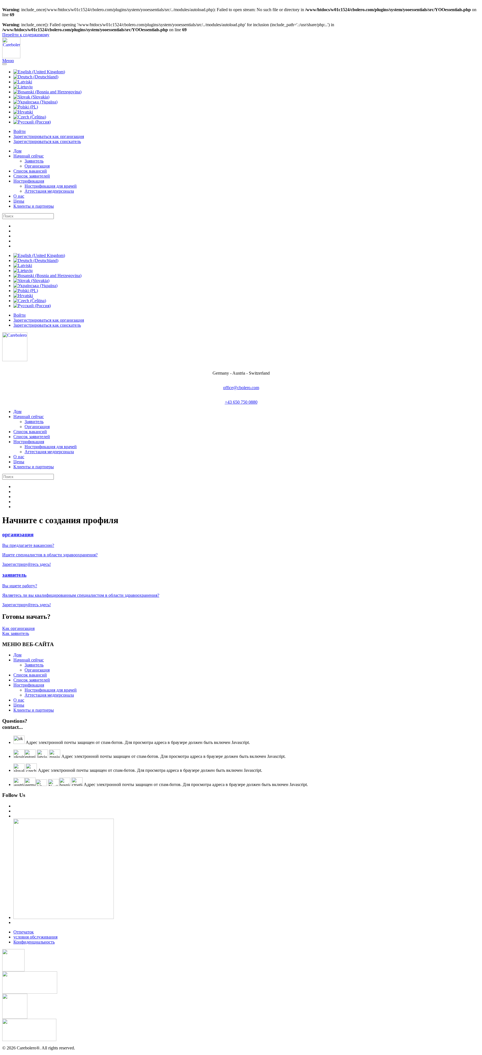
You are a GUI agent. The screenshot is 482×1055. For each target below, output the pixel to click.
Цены (18, 201)
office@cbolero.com (241, 387)
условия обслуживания (35, 937)
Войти (19, 131)
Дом (17, 151)
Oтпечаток (23, 932)
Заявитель (34, 161)
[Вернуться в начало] (11, 56)
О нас (18, 196)
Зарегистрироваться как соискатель (47, 141)
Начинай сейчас (28, 156)
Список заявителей (31, 176)
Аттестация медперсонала (49, 191)
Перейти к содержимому (25, 34)
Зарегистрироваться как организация (48, 136)
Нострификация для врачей (51, 186)
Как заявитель (15, 633)
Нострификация (28, 181)
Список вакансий (30, 171)
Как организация (18, 628)
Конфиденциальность (34, 942)
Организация (37, 166)
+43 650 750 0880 (241, 402)
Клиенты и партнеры (33, 206)
